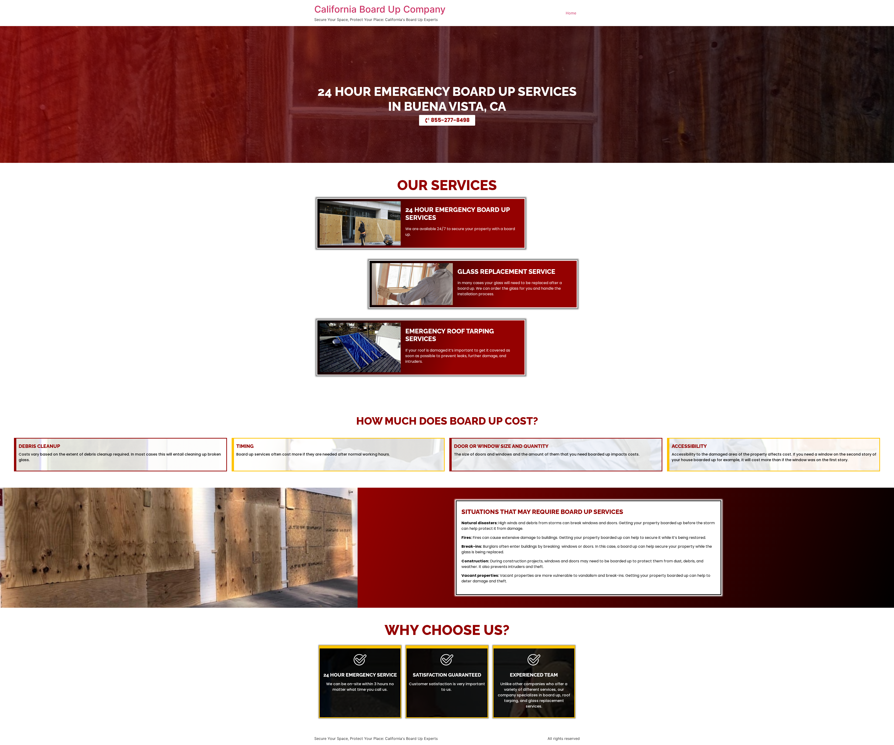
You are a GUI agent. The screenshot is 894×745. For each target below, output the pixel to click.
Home (571, 13)
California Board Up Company (380, 9)
